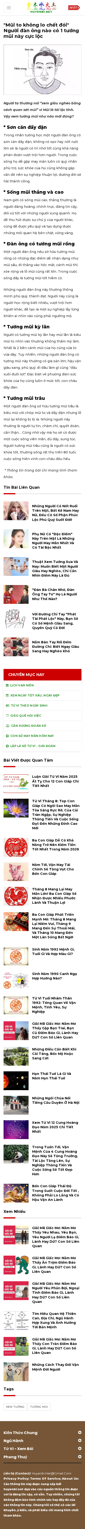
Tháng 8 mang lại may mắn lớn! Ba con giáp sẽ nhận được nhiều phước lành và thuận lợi (54, 896)
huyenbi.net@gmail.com (51, 1473)
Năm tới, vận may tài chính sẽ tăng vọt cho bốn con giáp (53, 869)
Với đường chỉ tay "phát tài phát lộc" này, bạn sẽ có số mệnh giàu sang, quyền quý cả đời (55, 621)
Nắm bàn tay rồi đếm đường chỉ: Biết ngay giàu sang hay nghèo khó (55, 646)
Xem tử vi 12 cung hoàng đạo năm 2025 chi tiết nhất (55, 1127)
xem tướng (15, 1406)
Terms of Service (45, 1478)
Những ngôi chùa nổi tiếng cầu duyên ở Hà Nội (55, 1100)
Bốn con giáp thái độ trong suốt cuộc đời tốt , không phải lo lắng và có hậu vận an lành (55, 1193)
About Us (70, 1478)
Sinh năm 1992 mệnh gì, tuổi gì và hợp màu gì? (53, 951)
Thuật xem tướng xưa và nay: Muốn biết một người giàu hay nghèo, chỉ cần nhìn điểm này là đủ (55, 569)
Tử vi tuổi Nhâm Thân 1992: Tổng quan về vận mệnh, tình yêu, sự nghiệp (54, 1005)
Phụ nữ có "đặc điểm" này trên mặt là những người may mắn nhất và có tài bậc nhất (53, 541)
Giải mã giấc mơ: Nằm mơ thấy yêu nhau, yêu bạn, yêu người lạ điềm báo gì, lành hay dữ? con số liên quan (55, 1237)
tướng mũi (39, 1406)
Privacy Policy (16, 1478)
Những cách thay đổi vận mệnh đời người (55, 1367)
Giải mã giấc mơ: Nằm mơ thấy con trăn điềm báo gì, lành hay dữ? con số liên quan (54, 1346)
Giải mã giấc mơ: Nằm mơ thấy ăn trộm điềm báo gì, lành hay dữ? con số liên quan (54, 1265)
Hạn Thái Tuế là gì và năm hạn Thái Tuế (51, 1076)
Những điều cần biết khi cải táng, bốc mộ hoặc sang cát (54, 1053)
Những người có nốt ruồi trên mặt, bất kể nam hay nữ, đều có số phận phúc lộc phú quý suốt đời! (55, 513)
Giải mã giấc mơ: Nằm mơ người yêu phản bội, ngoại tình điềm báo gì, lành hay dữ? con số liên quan (55, 1292)
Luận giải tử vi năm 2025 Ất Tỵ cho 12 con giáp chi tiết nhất (55, 781)
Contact (23, 1473)
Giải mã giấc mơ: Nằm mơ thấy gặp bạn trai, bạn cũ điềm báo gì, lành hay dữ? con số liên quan (55, 1030)
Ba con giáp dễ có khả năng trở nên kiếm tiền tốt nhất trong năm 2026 (55, 844)
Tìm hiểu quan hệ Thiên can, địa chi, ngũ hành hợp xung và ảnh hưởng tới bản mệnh (54, 1320)
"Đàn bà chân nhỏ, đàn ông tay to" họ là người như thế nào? (54, 594)
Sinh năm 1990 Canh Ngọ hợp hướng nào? (54, 976)
